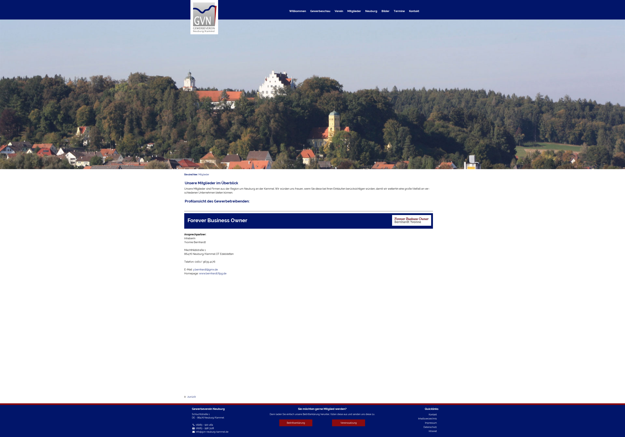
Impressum (431, 422)
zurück (191, 396)
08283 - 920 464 (204, 424)
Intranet (433, 431)
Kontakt (433, 414)
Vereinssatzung (348, 422)
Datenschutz (430, 427)
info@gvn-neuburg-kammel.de (212, 431)
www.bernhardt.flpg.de (212, 273)
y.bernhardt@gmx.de (205, 269)
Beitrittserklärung (296, 422)
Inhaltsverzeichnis (427, 418)
